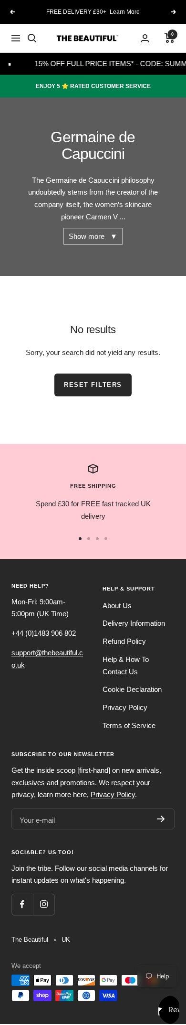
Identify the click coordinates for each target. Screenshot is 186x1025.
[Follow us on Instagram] (43, 904)
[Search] (32, 38)
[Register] (161, 819)
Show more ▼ (93, 236)
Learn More (125, 8)
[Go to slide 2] (88, 538)
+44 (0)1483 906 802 (43, 633)
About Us (117, 605)
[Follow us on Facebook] (22, 904)
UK (66, 939)
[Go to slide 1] (80, 538)
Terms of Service (129, 725)
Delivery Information (134, 623)
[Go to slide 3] (97, 538)
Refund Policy (124, 641)
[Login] (145, 38)
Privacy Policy (125, 707)
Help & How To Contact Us (126, 665)
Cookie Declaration (132, 689)
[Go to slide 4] (105, 538)
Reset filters (93, 384)
